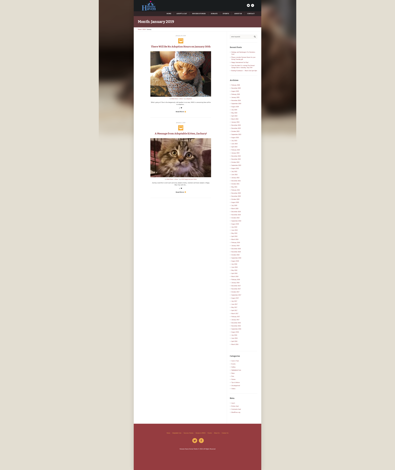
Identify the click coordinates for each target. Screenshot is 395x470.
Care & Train (235, 361)
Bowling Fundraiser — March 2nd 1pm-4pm (244, 70)
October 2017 (235, 292)
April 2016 (234, 341)
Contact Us (225, 433)
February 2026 (235, 85)
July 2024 (234, 110)
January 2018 (235, 282)
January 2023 (235, 153)
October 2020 (235, 199)
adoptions (189, 99)
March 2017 (234, 313)
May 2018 (234, 270)
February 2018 (235, 279)
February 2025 (235, 94)
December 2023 (236, 125)
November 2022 (236, 159)
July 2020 (234, 205)
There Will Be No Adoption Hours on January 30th (181, 46)
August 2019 (235, 224)
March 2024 (234, 119)
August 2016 (235, 332)
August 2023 (235, 137)
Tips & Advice (235, 382)
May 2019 (234, 233)
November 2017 (236, 289)
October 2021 (235, 184)
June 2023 (234, 143)
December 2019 (236, 211)
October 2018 (235, 255)
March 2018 (234, 276)
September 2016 (236, 329)
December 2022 (236, 156)
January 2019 (235, 245)
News (181, 99)
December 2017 (236, 286)
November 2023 (236, 128)
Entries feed (235, 406)
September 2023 (236, 134)
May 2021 (234, 187)
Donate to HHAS (201, 433)
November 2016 (236, 326)
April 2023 (234, 147)
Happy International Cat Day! (240, 62)
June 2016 (234, 338)
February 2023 (235, 150)
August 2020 (235, 202)
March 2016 (234, 344)
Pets (232, 376)
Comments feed (236, 409)
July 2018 (234, 264)
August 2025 (235, 91)
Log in (233, 403)
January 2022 (235, 177)
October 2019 (235, 218)
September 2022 (236, 165)
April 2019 (234, 236)
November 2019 (236, 214)
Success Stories (188, 433)
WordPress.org (235, 412)
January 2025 (235, 97)
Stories (233, 379)
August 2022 (235, 168)
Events (233, 364)
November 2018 (236, 252)
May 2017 (234, 307)
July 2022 (234, 171)
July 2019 (234, 227)
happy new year (189, 179)
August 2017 (235, 298)
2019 (144, 29)
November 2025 (236, 88)
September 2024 (236, 103)
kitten (195, 179)
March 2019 (234, 239)
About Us (217, 433)
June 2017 (234, 304)
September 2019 (236, 221)
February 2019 (235, 242)
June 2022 (234, 174)
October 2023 (235, 131)
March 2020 (234, 208)
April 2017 (234, 310)
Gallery (233, 367)
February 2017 (235, 316)
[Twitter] (248, 5)
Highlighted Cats (236, 370)
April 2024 (234, 116)
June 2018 (234, 267)
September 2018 (236, 258)
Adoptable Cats (176, 433)
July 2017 (234, 301)
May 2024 (234, 113)
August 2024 (235, 106)
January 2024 (235, 122)
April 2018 (234, 273)
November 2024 (236, 100)
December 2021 (236, 181)
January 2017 (235, 319)
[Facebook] (252, 5)
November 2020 (236, 196)
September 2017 (236, 295)
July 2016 (234, 335)
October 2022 (235, 162)
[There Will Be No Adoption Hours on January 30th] (180, 74)
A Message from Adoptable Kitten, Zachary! (181, 133)
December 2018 (236, 248)
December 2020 (236, 193)
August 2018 (235, 261)
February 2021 (235, 190)
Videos (233, 388)
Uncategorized (235, 385)
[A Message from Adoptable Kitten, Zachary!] (180, 157)
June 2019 (234, 230)
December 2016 (236, 323)
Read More (180, 112)
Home (139, 29)
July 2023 (234, 140)
